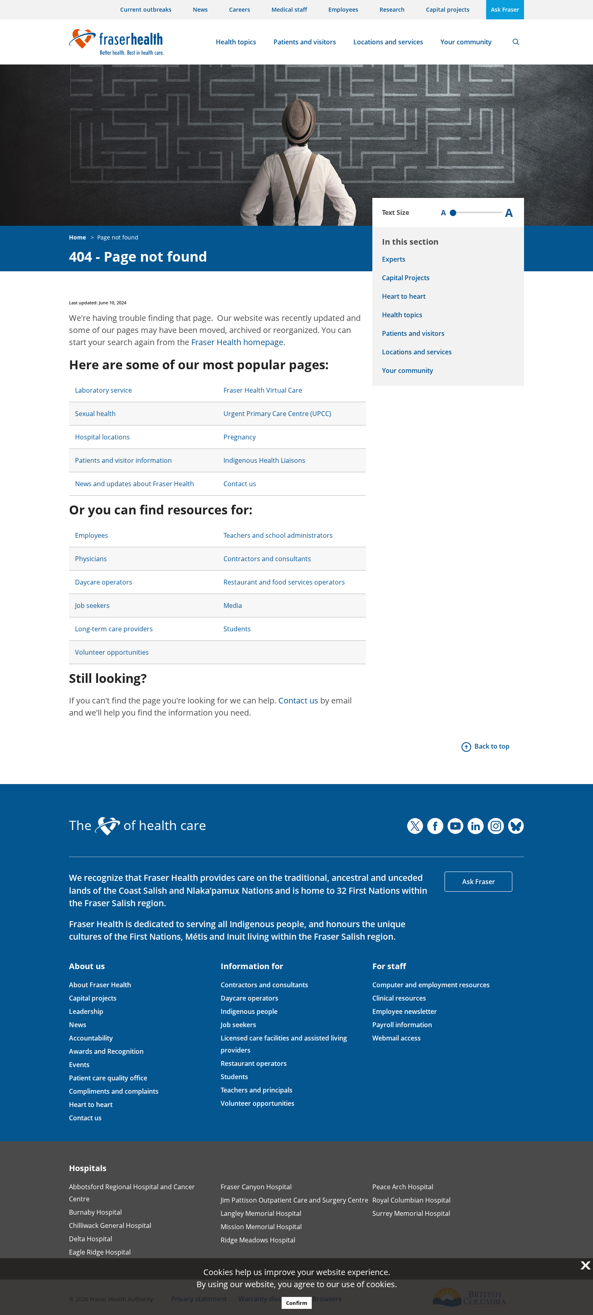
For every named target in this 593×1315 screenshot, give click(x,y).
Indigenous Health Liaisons (264, 460)
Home (77, 237)
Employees (343, 9)
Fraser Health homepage (237, 342)
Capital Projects (406, 277)
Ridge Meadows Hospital (258, 1240)
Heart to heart (404, 296)
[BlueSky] (516, 826)
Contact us (239, 483)
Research (392, 9)
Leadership (86, 1011)
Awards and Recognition (106, 1051)
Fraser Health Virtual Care (262, 390)
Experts (393, 259)
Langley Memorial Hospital (261, 1213)
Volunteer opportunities (112, 652)
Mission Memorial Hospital (261, 1226)
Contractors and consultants (267, 558)
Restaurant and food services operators (284, 582)
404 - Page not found (138, 256)
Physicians (91, 558)
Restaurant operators (254, 1063)
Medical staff (289, 9)
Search (516, 42)
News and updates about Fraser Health (134, 483)
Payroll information (402, 1024)
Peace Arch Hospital (402, 1186)
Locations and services (388, 41)
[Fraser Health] (116, 41)
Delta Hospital (90, 1238)
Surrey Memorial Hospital (411, 1213)
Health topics (236, 41)
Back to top (491, 746)
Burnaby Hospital (95, 1212)
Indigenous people (249, 1011)
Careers (239, 9)
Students (237, 628)
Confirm (296, 1303)
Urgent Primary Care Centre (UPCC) (277, 413)
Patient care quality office (108, 1078)
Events (79, 1064)
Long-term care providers (114, 628)
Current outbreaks (145, 9)
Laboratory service (103, 390)
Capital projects (448, 9)
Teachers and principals (256, 1090)
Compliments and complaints (114, 1091)
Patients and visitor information (123, 460)
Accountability (91, 1038)
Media (232, 605)
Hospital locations (102, 437)
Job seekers (92, 605)
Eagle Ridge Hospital (100, 1252)
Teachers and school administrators (278, 535)
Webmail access (396, 1038)
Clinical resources (399, 998)
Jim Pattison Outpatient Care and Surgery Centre (294, 1200)
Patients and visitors (305, 41)
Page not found (117, 237)
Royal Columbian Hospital (411, 1200)
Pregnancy (239, 437)
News (200, 9)
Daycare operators (103, 582)
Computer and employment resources (431, 984)
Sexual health (95, 413)
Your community (466, 41)
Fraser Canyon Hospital (256, 1186)
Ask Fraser (505, 9)
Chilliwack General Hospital (110, 1225)
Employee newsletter (404, 1011)
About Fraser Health (100, 984)
